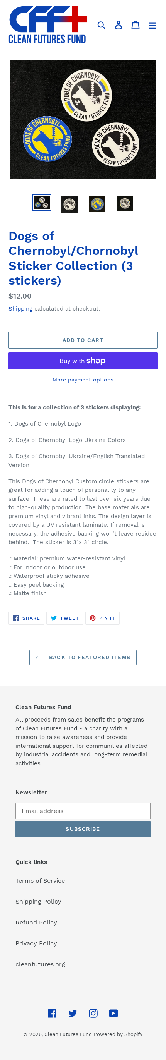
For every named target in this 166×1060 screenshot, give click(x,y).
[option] (42, 202)
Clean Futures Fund (68, 1034)
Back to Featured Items (88, 657)
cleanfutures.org (40, 964)
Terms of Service (40, 880)
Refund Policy (36, 922)
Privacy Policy (36, 943)
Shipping (20, 308)
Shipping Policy (38, 901)
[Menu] (152, 25)
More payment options (83, 379)
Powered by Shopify (118, 1034)
